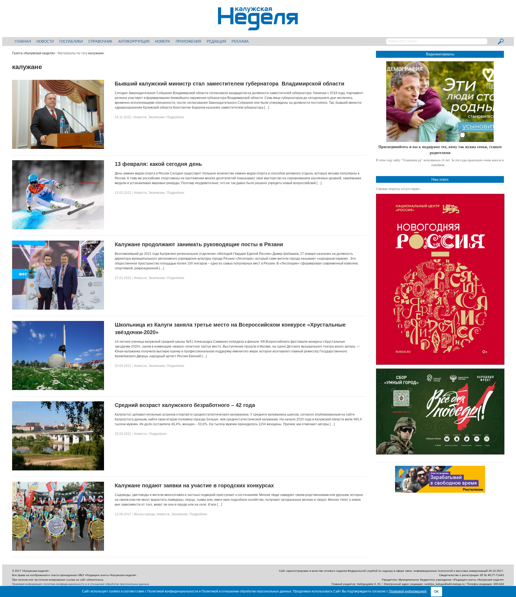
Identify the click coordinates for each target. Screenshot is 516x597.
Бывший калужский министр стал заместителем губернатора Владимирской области (229, 84)
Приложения (188, 42)
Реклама (240, 42)
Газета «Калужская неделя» (33, 53)
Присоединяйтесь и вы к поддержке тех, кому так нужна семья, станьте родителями (440, 149)
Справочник (100, 42)
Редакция (216, 42)
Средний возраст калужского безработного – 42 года (185, 405)
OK (436, 592)
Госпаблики (71, 42)
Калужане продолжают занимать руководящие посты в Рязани (199, 244)
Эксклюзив (156, 117)
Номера (162, 42)
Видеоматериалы (440, 54)
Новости (45, 42)
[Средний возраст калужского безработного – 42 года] (58, 469)
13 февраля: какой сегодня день (158, 164)
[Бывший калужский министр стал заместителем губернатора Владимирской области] (58, 148)
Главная (23, 42)
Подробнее (175, 117)
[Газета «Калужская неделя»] (258, 27)
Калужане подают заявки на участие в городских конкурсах (194, 485)
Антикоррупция (133, 42)
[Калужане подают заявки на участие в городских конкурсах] (58, 550)
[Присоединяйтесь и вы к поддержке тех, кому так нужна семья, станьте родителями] (440, 101)
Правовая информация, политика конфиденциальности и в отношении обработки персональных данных (80, 583)
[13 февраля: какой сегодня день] (58, 228)
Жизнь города (144, 514)
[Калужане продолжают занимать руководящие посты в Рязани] (58, 308)
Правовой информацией (408, 591)
